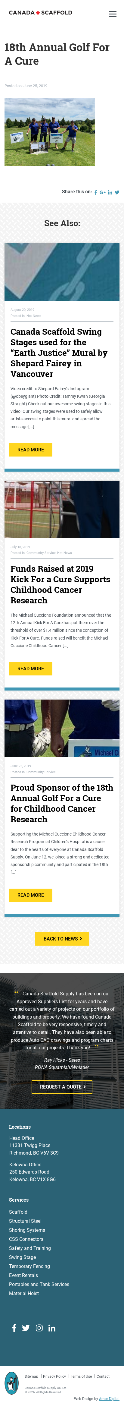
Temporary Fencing (29, 1266)
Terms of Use (81, 1376)
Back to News (61, 939)
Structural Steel (25, 1221)
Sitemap (31, 1376)
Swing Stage (22, 1257)
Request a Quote (61, 1087)
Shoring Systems (27, 1230)
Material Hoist (24, 1293)
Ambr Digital (109, 1399)
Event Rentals (23, 1275)
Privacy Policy (54, 1376)
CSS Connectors (26, 1239)
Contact (103, 1376)
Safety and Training (30, 1248)
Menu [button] (113, 20)
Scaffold (18, 1212)
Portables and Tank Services (39, 1284)
